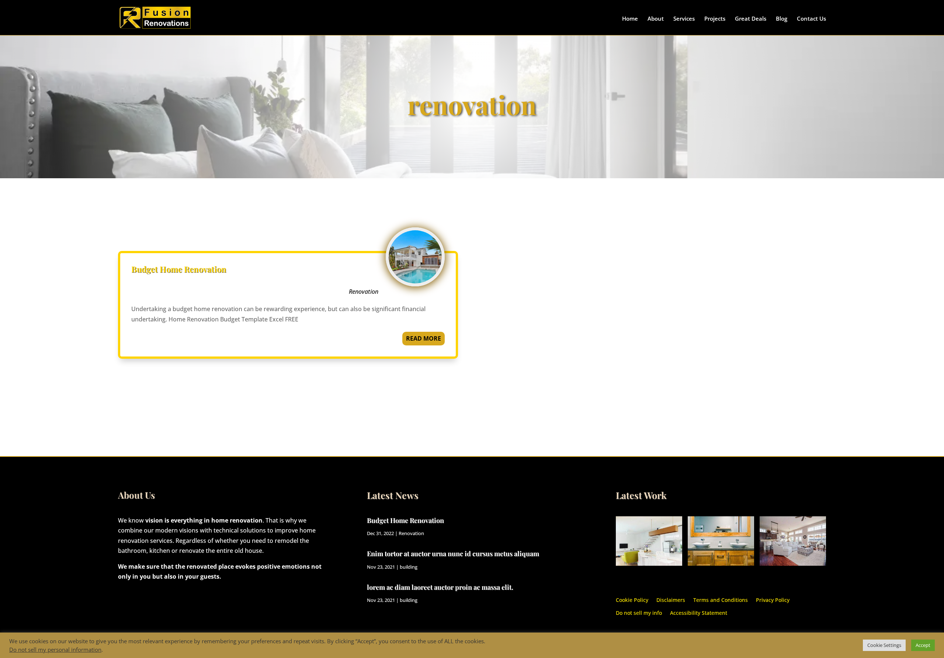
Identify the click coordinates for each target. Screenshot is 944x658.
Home (630, 19)
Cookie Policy (632, 599)
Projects (714, 19)
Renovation (363, 291)
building (408, 567)
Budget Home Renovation (178, 269)
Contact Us (811, 19)
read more (423, 338)
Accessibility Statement (698, 612)
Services (684, 19)
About (656, 19)
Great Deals (750, 19)
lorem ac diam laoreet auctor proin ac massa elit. (440, 587)
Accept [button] (923, 645)
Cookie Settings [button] (884, 645)
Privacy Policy (772, 599)
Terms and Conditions (720, 599)
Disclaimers (670, 599)
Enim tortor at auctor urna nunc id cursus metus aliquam (453, 553)
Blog (781, 19)
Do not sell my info (639, 612)
